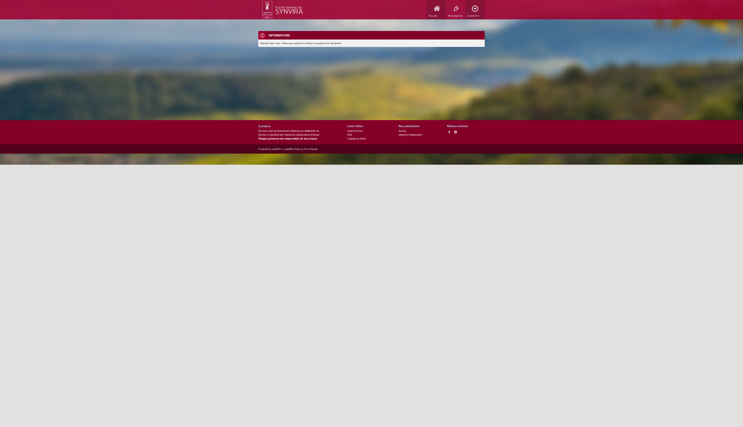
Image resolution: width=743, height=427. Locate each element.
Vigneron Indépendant (410, 134)
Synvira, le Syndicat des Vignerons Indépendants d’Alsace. (289, 134)
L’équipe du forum (356, 138)
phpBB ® (277, 149)
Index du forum (355, 130)
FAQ (349, 134)
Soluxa (402, 130)
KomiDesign (311, 149)
